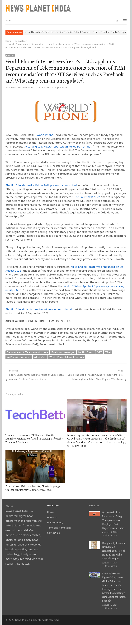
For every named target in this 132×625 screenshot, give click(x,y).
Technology (10, 55)
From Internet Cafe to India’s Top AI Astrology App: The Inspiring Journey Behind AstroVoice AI (32, 488)
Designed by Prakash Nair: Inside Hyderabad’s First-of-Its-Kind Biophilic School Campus (114, 550)
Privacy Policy (55, 522)
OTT (99, 352)
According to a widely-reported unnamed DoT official (57, 146)
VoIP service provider (19, 357)
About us (52, 517)
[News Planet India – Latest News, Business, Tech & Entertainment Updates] (66, 8)
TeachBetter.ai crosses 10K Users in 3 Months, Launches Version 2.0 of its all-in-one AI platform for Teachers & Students (33, 438)
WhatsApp (40, 357)
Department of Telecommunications (27, 352)
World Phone (45, 135)
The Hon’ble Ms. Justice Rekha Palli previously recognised (41, 185)
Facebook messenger (63, 352)
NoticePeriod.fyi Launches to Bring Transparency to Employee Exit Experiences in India (113, 520)
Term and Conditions (59, 527)
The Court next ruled (87, 197)
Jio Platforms (86, 352)
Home (50, 512)
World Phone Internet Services (66, 357)
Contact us (53, 532)
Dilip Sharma (61, 87)
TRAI (108, 352)
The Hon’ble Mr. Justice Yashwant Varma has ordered (38, 309)
